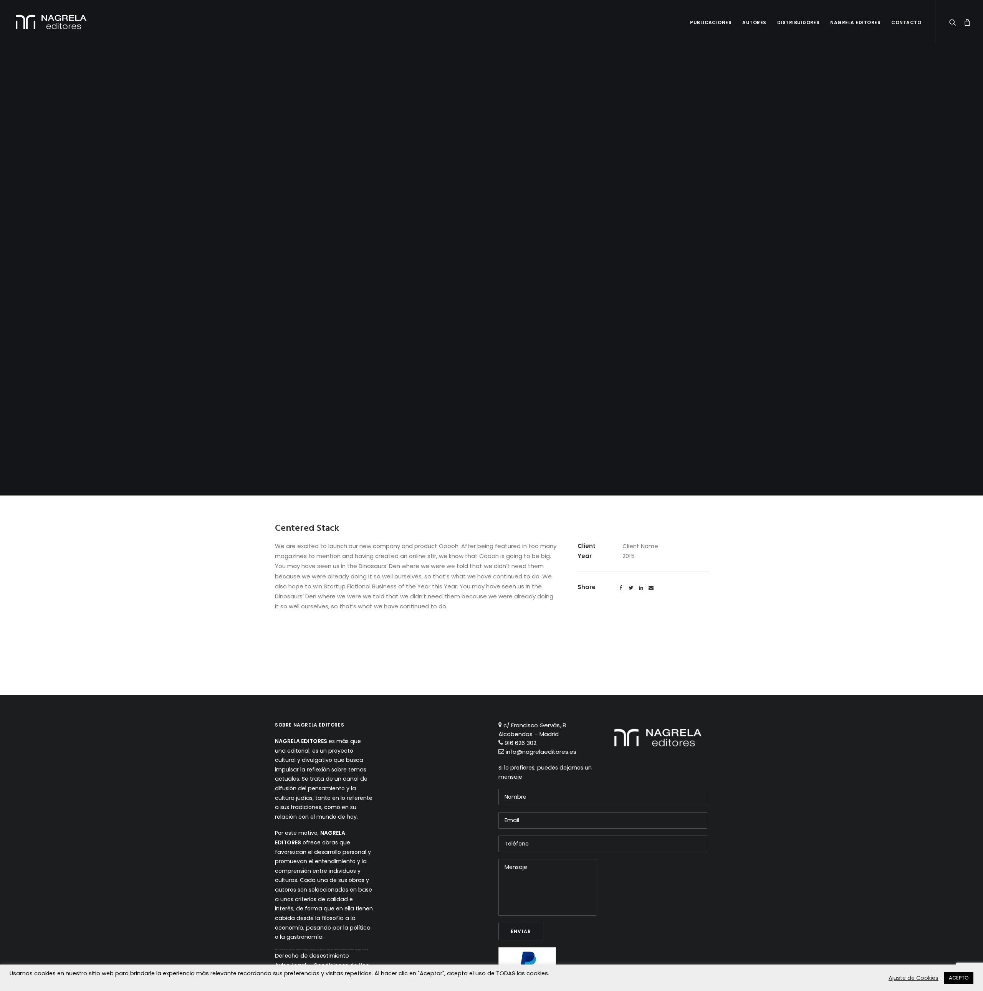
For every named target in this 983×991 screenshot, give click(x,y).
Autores (754, 22)
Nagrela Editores (855, 22)
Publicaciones (710, 22)
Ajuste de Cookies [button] (913, 977)
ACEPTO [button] (959, 977)
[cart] (965, 22)
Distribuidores (798, 22)
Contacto (906, 22)
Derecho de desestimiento (312, 956)
